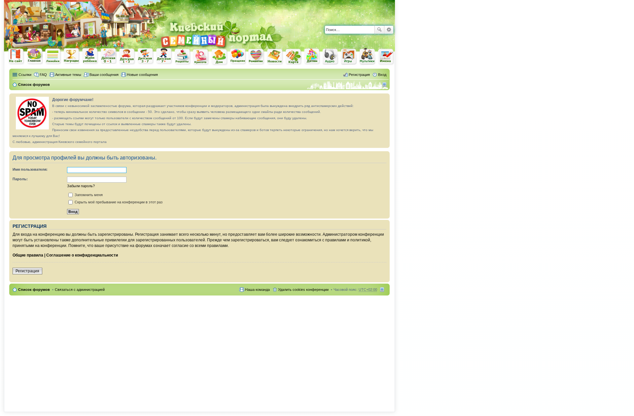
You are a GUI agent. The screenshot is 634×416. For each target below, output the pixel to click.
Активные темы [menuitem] (68, 75)
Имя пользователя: (30, 169)
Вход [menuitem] (382, 75)
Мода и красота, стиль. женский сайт (201, 57)
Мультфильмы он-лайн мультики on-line (367, 56)
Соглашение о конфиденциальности (82, 255)
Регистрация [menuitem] (359, 75)
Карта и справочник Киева (293, 56)
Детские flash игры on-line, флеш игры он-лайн (349, 56)
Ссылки (24, 75)
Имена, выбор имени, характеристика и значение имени (386, 57)
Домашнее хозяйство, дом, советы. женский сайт (219, 57)
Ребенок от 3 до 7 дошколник (145, 56)
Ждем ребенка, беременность (90, 56)
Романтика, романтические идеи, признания (256, 57)
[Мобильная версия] (385, 84)
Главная (34, 56)
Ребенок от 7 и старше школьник (164, 56)
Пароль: (20, 179)
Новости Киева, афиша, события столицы (275, 57)
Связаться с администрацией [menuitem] (80, 290)
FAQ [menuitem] (43, 75)
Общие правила (28, 255)
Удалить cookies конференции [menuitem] (303, 290)
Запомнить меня (88, 195)
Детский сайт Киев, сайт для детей (312, 56)
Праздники (238, 56)
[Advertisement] (317, 10)
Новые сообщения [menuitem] (142, 75)
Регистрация (27, 271)
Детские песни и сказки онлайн (330, 56)
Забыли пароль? (81, 186)
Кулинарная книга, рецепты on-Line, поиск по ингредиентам (182, 56)
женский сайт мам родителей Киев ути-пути (16, 56)
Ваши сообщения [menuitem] (104, 75)
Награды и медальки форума (71, 56)
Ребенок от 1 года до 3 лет (127, 56)
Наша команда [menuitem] (257, 290)
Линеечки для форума (53, 56)
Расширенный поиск (388, 30)
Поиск (379, 30)
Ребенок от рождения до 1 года (108, 56)
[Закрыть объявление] (384, 99)
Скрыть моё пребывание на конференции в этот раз (118, 202)
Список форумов (34, 290)
